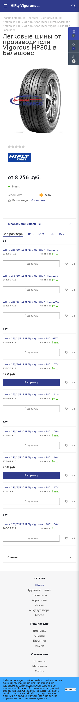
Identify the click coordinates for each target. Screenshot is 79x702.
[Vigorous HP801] (39, 100)
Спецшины (39, 595)
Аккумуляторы (39, 610)
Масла (39, 615)
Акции (39, 645)
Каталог (39, 578)
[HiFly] (36, 157)
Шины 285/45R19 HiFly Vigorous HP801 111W (31, 394)
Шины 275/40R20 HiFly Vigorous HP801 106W (31, 431)
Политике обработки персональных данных (30, 697)
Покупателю (39, 623)
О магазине (39, 654)
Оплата (39, 635)
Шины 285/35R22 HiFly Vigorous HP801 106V (30, 524)
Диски (39, 605)
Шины (39, 585)
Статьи (39, 671)
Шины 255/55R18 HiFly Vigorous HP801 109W (31, 301)
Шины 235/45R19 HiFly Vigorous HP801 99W (30, 338)
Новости (39, 661)
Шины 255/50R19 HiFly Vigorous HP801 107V (30, 364)
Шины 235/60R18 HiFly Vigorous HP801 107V (30, 249)
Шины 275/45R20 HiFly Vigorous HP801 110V (30, 457)
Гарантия (39, 640)
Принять (70, 689)
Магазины (39, 666)
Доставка (39, 630)
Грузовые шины (39, 590)
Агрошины (39, 600)
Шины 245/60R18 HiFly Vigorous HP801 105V (30, 275)
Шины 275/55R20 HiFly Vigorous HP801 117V (30, 487)
